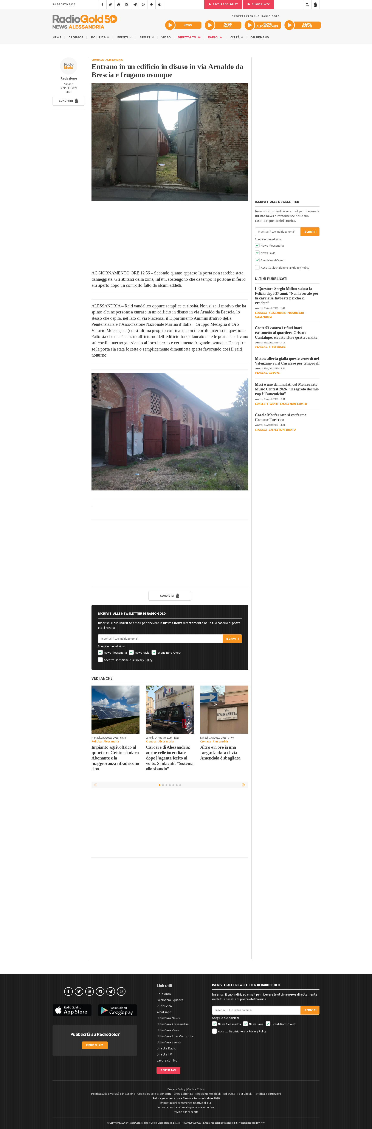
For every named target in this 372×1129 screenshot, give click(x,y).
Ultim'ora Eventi (169, 1042)
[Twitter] (111, 4)
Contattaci (168, 1070)
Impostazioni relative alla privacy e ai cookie (186, 1107)
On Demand (259, 37)
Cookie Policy (196, 1089)
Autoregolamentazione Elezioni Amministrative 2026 (186, 1098)
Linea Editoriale (183, 1094)
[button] (69, 101)
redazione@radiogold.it (224, 1123)
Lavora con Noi (167, 1060)
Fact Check (244, 1094)
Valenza (274, 373)
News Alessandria (115, 653)
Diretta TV (187, 37)
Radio (213, 37)
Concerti (261, 404)
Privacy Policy (143, 660)
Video (166, 37)
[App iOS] (160, 4)
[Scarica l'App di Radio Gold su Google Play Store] (117, 1010)
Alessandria (114, 60)
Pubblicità (164, 1006)
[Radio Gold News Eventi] (303, 25)
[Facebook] (102, 4)
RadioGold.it (136, 1123)
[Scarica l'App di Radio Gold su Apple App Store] (72, 1010)
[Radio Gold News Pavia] (223, 25)
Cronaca (76, 37)
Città (235, 37)
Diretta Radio (166, 1048)
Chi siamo (164, 994)
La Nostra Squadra (170, 1000)
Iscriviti (232, 639)
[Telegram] (135, 4)
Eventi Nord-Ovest (169, 653)
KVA (263, 1123)
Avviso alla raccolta (186, 1112)
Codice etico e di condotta (154, 1094)
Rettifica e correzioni (267, 1094)
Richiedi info (95, 1045)
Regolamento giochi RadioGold (215, 1094)
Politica (99, 37)
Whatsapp (164, 1012)
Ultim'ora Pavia (168, 1030)
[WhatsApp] (143, 4)
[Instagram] (127, 4)
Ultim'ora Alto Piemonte (175, 1036)
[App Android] (151, 4)
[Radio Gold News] (183, 25)
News (57, 37)
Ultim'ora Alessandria (173, 1024)
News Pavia (141, 653)
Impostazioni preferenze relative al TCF (186, 1103)
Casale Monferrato (293, 404)
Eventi (123, 37)
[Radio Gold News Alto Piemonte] (263, 25)
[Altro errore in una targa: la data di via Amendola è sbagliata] (224, 710)
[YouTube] (119, 4)
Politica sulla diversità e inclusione (113, 1094)
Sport (145, 37)
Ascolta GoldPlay (225, 4)
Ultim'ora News (168, 1018)
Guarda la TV (260, 4)
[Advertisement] (169, 235)
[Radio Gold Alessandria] (85, 20)
